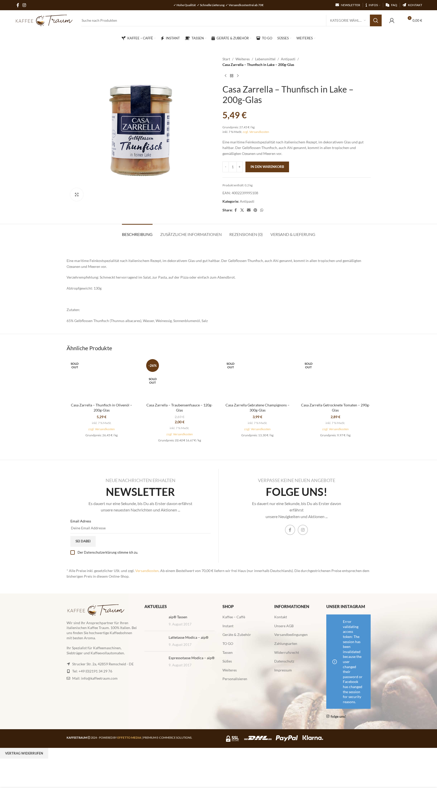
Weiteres (242, 59)
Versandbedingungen (291, 634)
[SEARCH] (376, 20)
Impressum (283, 670)
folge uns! (338, 716)
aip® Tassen (178, 617)
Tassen (227, 652)
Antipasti (288, 59)
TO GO (227, 643)
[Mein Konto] (392, 20)
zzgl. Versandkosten (256, 132)
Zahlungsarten (285, 643)
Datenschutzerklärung (100, 552)
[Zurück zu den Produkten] (232, 76)
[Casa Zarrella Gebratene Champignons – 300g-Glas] (257, 378)
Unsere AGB (284, 626)
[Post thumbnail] (154, 620)
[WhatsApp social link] (262, 210)
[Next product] (238, 76)
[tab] (137, 231)
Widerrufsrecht (286, 652)
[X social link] (242, 210)
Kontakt (280, 617)
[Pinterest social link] (255, 210)
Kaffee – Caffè (233, 617)
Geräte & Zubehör (236, 634)
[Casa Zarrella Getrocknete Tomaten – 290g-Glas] (335, 378)
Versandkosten (147, 570)
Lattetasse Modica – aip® (188, 637)
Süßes (227, 661)
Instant (227, 626)
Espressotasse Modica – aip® (192, 658)
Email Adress (80, 521)
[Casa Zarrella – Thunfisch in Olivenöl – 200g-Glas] (102, 378)
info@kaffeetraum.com (99, 678)
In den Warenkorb (267, 167)
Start (226, 59)
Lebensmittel (265, 59)
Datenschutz (284, 661)
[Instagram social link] (303, 530)
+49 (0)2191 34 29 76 (95, 671)
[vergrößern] (76, 194)
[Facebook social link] (236, 210)
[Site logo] (44, 20)
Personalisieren (234, 679)
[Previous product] (225, 76)
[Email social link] (248, 210)
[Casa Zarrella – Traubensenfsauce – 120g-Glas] (179, 378)
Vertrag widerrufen (24, 753)
